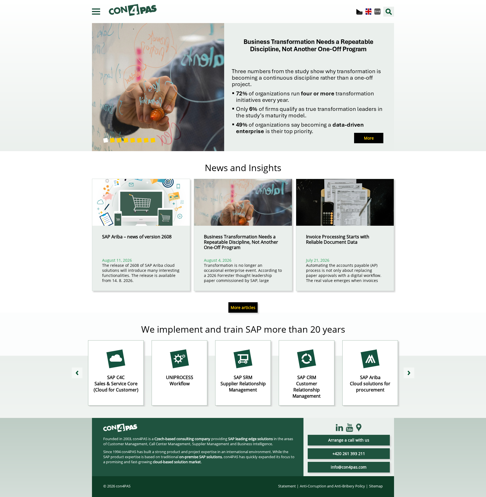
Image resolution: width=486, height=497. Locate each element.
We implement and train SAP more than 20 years (243, 329)
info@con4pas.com (348, 467)
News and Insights (243, 168)
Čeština (359, 11)
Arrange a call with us (348, 440)
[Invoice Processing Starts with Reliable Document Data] (345, 206)
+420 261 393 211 (348, 453)
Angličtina (368, 11)
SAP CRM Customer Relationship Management (306, 386)
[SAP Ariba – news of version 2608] (141, 206)
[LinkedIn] (339, 428)
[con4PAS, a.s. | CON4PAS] (120, 429)
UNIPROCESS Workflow (179, 380)
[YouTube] (349, 428)
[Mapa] (359, 427)
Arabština (377, 11)
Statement (287, 486)
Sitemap (376, 486)
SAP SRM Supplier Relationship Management (243, 383)
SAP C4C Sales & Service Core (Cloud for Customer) (116, 383)
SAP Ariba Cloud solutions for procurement (370, 383)
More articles (243, 307)
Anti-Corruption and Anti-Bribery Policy (332, 486)
